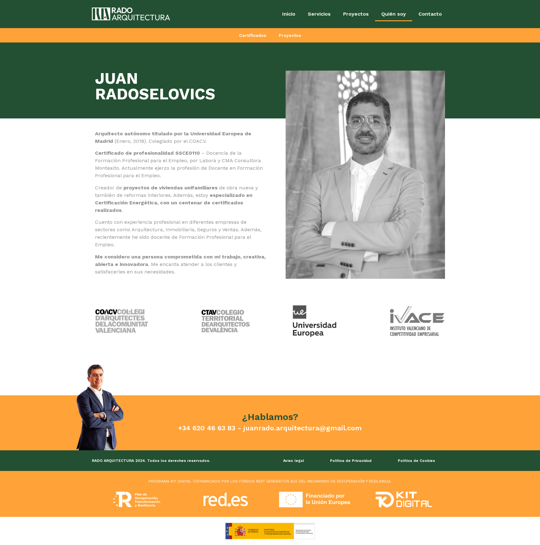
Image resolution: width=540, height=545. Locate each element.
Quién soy (393, 14)
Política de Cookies (416, 460)
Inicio (288, 14)
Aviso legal (293, 460)
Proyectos (356, 14)
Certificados (252, 35)
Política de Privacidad (351, 460)
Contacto (430, 14)
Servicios (319, 14)
